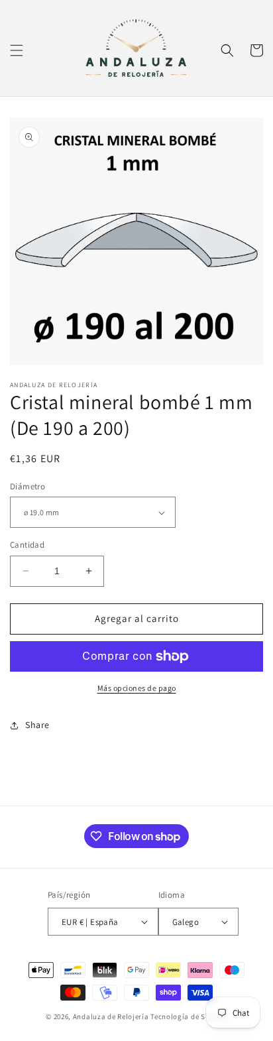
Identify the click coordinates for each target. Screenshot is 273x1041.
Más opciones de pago (136, 688)
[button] (16, 50)
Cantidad (27, 544)
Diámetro (27, 486)
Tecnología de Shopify (188, 1016)
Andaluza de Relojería (111, 1016)
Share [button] (37, 725)
